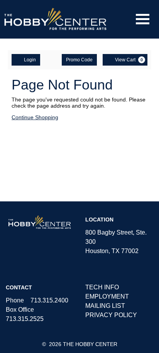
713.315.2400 (49, 300)
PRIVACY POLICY (111, 315)
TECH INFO (102, 287)
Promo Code (79, 59)
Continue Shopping (35, 117)
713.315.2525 (25, 319)
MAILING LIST (105, 305)
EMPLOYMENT (107, 296)
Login (30, 59)
